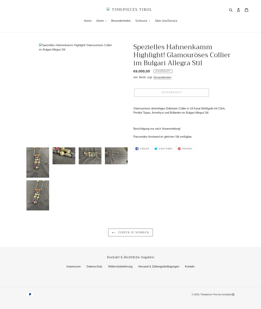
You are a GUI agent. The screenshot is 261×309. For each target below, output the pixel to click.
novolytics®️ (228, 294)
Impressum (73, 266)
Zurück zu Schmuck (133, 232)
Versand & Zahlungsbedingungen (158, 266)
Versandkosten (162, 77)
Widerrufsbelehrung (120, 266)
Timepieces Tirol (209, 294)
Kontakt (190, 266)
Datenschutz (94, 266)
